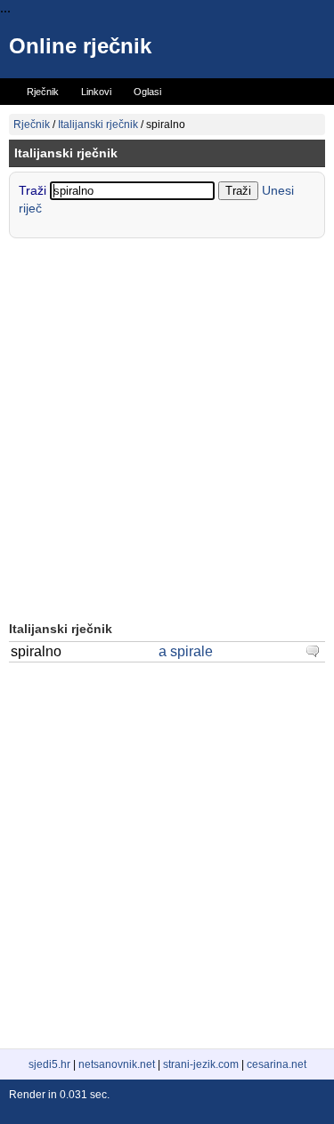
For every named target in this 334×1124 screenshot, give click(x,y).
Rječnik (31, 124)
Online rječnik (80, 46)
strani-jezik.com (201, 1064)
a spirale (186, 651)
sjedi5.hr (49, 1064)
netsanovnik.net (116, 1064)
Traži (34, 190)
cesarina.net (276, 1064)
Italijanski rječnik (98, 124)
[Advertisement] (167, 431)
